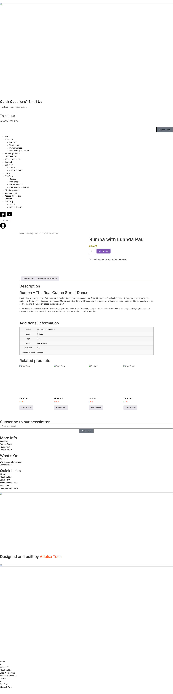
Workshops (14, 145)
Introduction (49, 330)
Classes (12, 142)
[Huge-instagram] (16, 214)
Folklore (40, 334)
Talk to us (7, 116)
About (12, 167)
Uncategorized (32, 233)
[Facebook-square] (3, 214)
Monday (40, 352)
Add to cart (103, 251)
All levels (40, 330)
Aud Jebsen (42, 343)
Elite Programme (12, 153)
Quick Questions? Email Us (21, 102)
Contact (8, 162)
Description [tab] (28, 278)
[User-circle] (3, 226)
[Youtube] (9, 214)
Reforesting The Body (19, 151)
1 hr (38, 348)
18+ (38, 339)
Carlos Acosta (15, 170)
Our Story (9, 165)
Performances (15, 148)
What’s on (9, 139)
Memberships (11, 156)
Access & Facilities (13, 159)
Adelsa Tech (51, 556)
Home (7, 136)
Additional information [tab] (47, 278)
